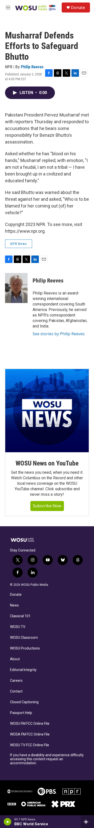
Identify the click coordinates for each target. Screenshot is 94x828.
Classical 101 (20, 616)
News (14, 605)
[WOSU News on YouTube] (47, 410)
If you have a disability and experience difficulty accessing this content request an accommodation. (47, 759)
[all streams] (87, 822)
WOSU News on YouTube (47, 463)
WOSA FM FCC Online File (30, 734)
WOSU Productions (25, 648)
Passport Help (21, 713)
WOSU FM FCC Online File (29, 724)
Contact (16, 691)
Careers (16, 680)
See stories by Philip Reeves (59, 333)
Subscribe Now (47, 505)
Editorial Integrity (23, 670)
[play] (8, 821)
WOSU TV (17, 627)
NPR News (18, 244)
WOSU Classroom (24, 638)
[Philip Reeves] (16, 288)
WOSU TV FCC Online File (29, 745)
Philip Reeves (32, 66)
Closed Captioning (24, 702)
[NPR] (72, 791)
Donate (78, 7)
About (15, 659)
